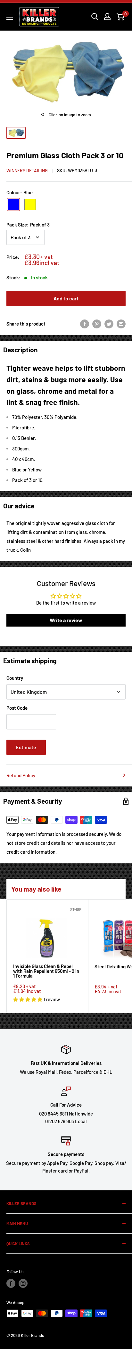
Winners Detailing (27, 170)
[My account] (107, 16)
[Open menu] (9, 17)
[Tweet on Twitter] (108, 323)
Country (14, 678)
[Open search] (94, 16)
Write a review (66, 620)
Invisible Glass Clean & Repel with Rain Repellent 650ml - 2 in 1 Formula (46, 971)
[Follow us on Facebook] (10, 1283)
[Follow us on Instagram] (23, 1283)
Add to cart (66, 298)
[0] (120, 16)
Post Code (17, 708)
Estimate (26, 747)
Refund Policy (20, 775)
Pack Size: (28, 224)
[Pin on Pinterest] (96, 323)
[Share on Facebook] (84, 323)
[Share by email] (121, 323)
